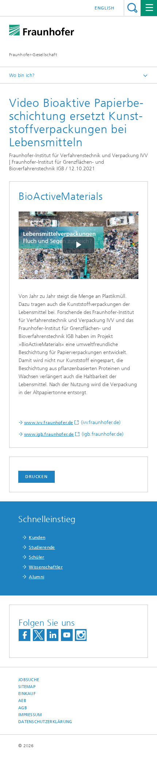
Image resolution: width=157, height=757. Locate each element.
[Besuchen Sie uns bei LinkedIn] (52, 635)
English (105, 8)
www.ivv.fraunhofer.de (48, 422)
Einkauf (27, 693)
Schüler (36, 557)
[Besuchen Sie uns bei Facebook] (24, 635)
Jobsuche (28, 680)
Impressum (30, 715)
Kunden (37, 537)
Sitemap (26, 686)
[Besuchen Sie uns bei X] (39, 635)
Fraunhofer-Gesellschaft (33, 54)
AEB (22, 700)
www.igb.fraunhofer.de (49, 434)
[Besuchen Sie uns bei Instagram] (81, 635)
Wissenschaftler (46, 567)
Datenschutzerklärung (45, 721)
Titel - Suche (132, 8)
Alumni (36, 576)
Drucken (36, 476)
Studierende (42, 547)
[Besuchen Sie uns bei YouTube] (67, 635)
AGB (22, 708)
